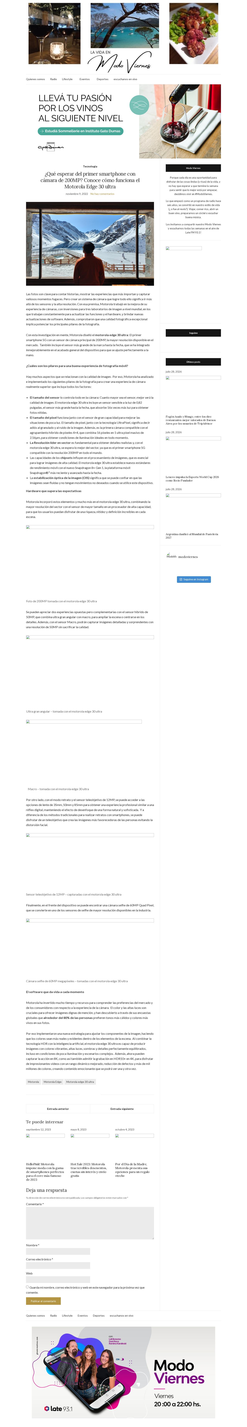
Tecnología (90, 166)
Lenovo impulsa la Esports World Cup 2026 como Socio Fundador (192, 478)
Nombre (32, 1245)
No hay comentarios (102, 193)
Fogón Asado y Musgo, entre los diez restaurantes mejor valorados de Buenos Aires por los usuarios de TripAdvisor (191, 420)
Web (29, 1273)
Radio (53, 79)
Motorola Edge (53, 1081)
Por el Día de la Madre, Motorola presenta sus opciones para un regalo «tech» (132, 1170)
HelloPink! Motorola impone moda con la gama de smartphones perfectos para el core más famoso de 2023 (45, 1171)
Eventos (85, 79)
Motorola (33, 1081)
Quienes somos (35, 79)
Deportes (102, 79)
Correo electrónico (39, 1259)
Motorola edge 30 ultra (80, 1081)
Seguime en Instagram (196, 579)
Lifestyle (67, 79)
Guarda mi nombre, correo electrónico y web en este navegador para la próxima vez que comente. (85, 1289)
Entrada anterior (58, 1108)
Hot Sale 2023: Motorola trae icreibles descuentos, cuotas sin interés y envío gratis (89, 1170)
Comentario (35, 1204)
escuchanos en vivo (125, 79)
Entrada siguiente (122, 1108)
